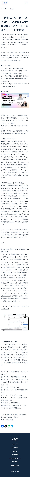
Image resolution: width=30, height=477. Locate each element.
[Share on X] (5, 426)
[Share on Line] (9, 426)
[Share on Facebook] (2, 426)
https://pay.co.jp (16, 395)
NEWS (15, 451)
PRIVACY (15, 462)
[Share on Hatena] (12, 426)
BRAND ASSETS (15, 458)
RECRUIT (15, 455)
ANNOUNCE (15, 465)
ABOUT (15, 444)
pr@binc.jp (9, 420)
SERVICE (15, 448)
